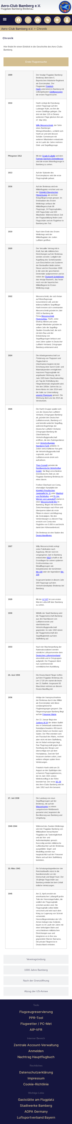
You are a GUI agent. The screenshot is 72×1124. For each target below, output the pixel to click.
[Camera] (37, 19)
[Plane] (57, 19)
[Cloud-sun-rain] (47, 19)
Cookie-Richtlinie (36, 1084)
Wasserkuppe (42, 806)
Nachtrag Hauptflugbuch (36, 1057)
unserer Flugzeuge (44, 395)
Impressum (36, 1078)
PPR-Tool (36, 1018)
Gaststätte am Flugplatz (36, 1099)
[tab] (36, 61)
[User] (67, 19)
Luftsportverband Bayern (36, 1117)
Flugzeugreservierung (36, 1012)
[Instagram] (28, 19)
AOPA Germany (36, 1111)
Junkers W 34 (42, 723)
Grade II (48, 156)
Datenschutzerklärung (36, 1072)
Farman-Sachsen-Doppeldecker (49, 159)
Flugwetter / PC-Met (36, 1024)
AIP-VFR (36, 1029)
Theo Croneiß (42, 465)
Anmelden (36, 1051)
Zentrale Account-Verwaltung (36, 1045)
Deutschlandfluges (44, 536)
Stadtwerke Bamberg (36, 1105)
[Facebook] (18, 19)
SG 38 (58, 782)
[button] (5, 19)
